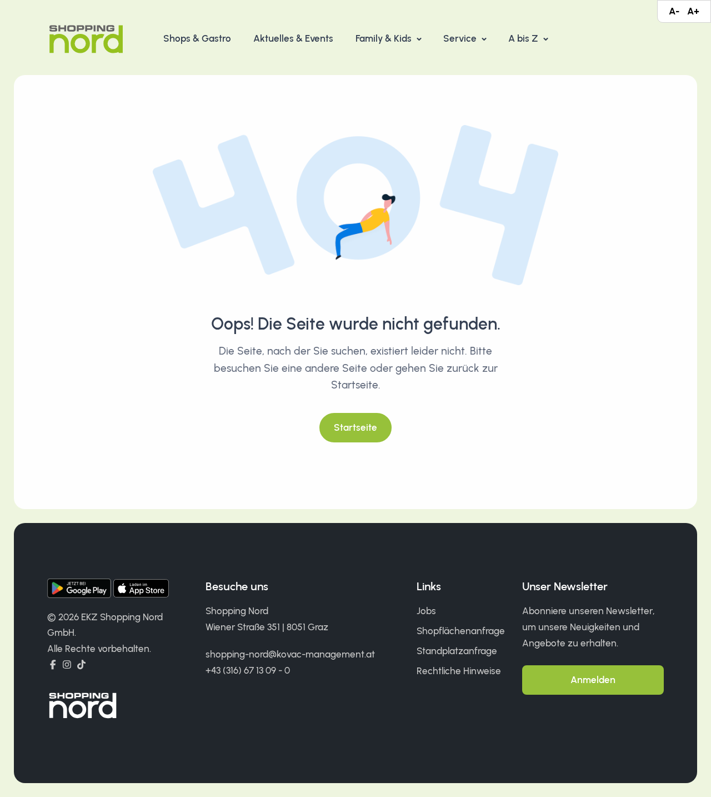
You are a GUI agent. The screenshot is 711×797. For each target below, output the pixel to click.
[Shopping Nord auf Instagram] (67, 664)
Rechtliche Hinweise (459, 670)
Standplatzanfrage (457, 650)
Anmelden (592, 679)
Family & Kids (385, 38)
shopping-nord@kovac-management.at (290, 654)
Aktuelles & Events (293, 38)
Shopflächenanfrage (461, 630)
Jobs (426, 610)
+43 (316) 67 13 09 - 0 (248, 670)
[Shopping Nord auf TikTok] (81, 664)
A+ (693, 11)
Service (461, 38)
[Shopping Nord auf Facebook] (53, 664)
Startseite (355, 427)
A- (674, 11)
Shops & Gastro (197, 38)
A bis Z (524, 38)
